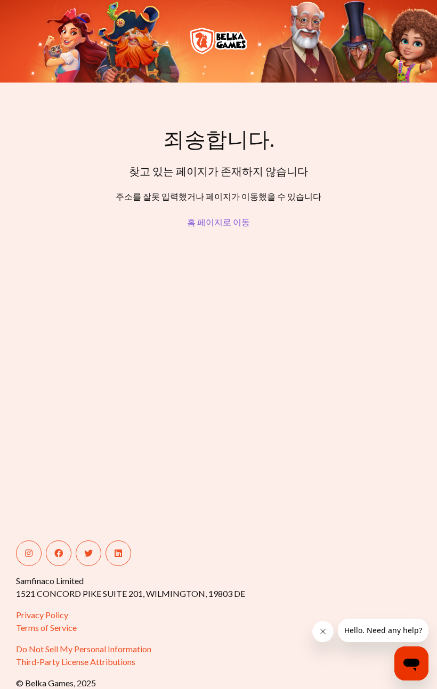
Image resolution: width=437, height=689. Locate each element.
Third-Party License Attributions (75, 662)
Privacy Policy (42, 615)
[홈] (57, 41)
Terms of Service (46, 627)
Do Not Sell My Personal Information (83, 649)
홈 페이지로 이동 (218, 222)
